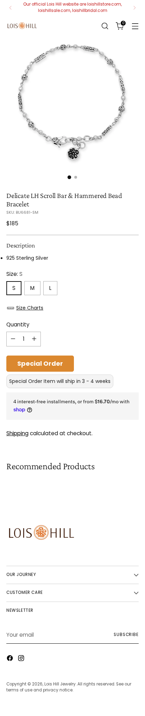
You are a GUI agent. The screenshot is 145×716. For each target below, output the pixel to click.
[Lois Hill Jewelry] (22, 26)
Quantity (18, 324)
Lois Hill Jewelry (60, 684)
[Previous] (10, 7)
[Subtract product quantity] (13, 339)
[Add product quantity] (34, 339)
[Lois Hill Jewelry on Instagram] (22, 659)
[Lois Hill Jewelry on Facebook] (10, 659)
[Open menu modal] (135, 26)
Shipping (17, 433)
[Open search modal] (104, 26)
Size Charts (29, 308)
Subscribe (126, 634)
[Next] (134, 7)
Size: (14, 274)
